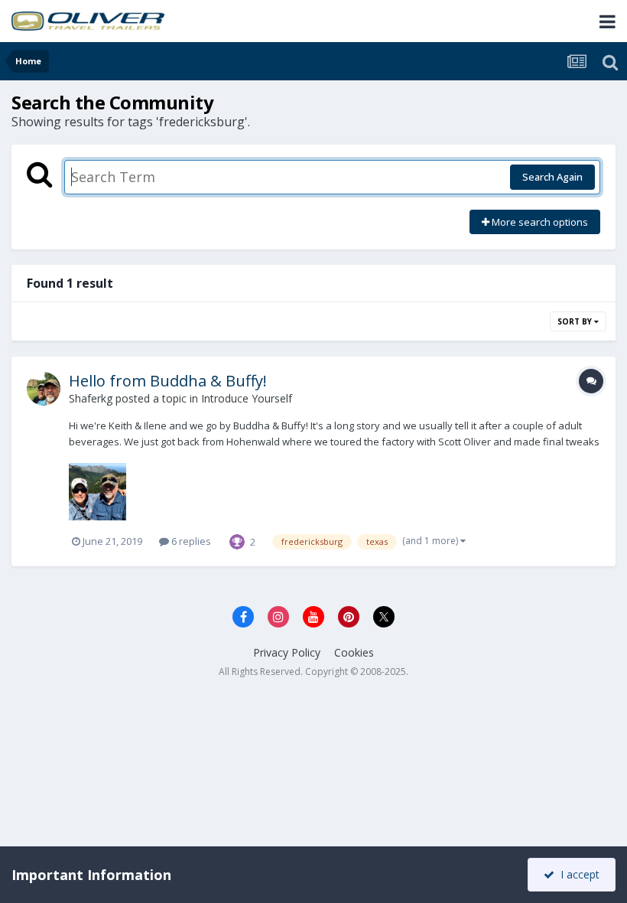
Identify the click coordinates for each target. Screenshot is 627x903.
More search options (538, 222)
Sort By (575, 321)
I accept (576, 874)
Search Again (552, 177)
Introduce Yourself (246, 398)
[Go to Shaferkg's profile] (43, 389)
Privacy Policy (286, 652)
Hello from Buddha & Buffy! (168, 380)
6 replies (190, 541)
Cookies (354, 652)
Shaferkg (90, 398)
